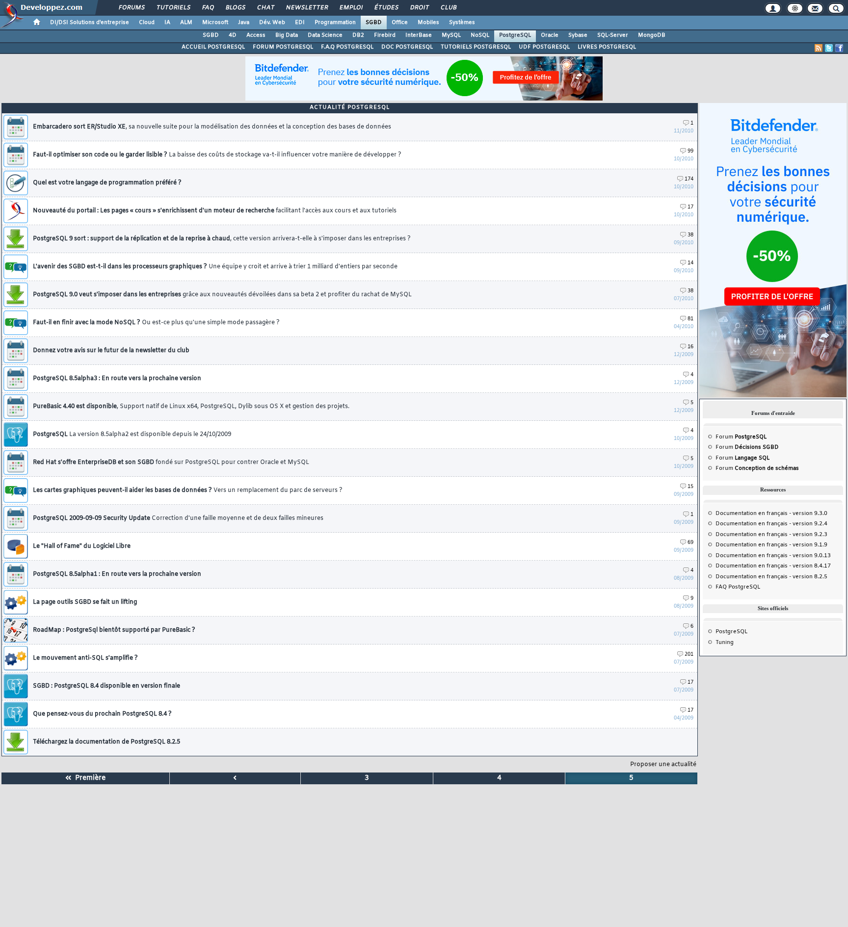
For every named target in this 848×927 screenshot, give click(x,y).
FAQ (207, 8)
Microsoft (215, 22)
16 (690, 347)
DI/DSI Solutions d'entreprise (89, 22)
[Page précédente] (235, 778)
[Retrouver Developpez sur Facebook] (839, 48)
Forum (741, 437)
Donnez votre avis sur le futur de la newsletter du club (111, 351)
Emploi (350, 8)
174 (689, 179)
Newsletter (306, 8)
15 (690, 487)
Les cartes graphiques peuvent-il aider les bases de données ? (188, 490)
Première (88, 778)
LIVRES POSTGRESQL (607, 47)
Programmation (335, 22)
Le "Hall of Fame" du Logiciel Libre (82, 546)
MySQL (451, 35)
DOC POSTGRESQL (407, 47)
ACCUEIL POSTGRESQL (213, 47)
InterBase (418, 35)
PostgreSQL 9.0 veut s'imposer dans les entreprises (222, 295)
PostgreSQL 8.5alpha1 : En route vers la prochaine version (117, 574)
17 (690, 207)
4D (233, 35)
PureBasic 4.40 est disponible (191, 407)
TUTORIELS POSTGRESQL (476, 47)
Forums (131, 8)
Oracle (549, 35)
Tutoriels (173, 8)
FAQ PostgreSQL (738, 587)
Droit (419, 8)
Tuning (725, 642)
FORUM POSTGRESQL (283, 47)
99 (690, 151)
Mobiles (428, 22)
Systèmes (462, 22)
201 (689, 654)
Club (448, 8)
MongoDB (651, 35)
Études (386, 8)
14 (690, 263)
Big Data (286, 35)
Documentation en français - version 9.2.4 (771, 523)
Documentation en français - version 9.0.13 (773, 555)
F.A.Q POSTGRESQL (347, 47)
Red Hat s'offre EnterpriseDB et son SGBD (171, 462)
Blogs (235, 8)
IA (167, 22)
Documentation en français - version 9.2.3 (771, 534)
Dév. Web (272, 22)
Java (243, 22)
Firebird (385, 35)
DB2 (358, 35)
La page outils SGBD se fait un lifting (85, 602)
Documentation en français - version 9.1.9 (771, 544)
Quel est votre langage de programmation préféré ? (107, 183)
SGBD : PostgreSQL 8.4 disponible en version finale (106, 686)
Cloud (147, 22)
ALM (186, 22)
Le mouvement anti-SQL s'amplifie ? (85, 658)
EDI (300, 22)
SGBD (374, 22)
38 (690, 235)
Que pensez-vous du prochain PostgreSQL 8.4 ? (102, 714)
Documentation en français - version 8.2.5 (771, 576)
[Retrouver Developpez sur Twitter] (829, 48)
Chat (265, 8)
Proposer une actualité (663, 765)
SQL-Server (612, 35)
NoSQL (480, 35)
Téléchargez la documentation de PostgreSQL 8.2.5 (106, 742)
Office (400, 22)
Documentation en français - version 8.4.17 (773, 566)
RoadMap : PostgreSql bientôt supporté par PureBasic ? (114, 630)
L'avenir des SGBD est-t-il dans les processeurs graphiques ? (215, 267)
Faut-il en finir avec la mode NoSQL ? (156, 323)
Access (255, 35)
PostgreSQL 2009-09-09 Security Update (178, 518)
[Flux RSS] (818, 48)
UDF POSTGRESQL (544, 47)
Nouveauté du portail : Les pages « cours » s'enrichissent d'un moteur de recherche (215, 211)
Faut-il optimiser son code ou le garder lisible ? (217, 155)
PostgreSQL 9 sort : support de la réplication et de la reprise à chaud (222, 239)
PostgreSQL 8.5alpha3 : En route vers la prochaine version (117, 379)
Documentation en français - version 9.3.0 (771, 513)
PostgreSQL (515, 35)
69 (690, 543)
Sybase (577, 35)
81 (690, 319)
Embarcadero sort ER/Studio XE (212, 127)
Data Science (325, 35)
